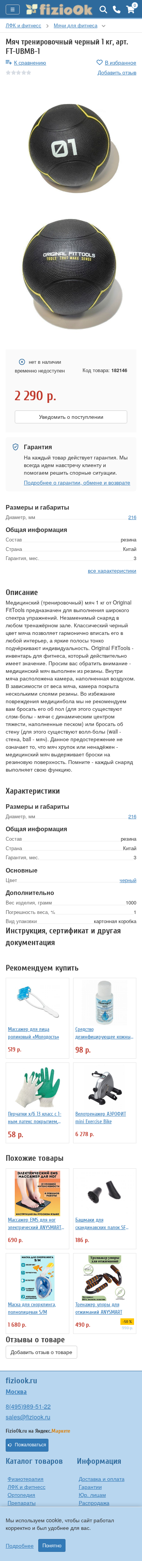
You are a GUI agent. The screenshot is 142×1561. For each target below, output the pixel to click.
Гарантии (90, 1486)
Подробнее (20, 1545)
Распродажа (94, 1502)
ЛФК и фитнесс (26, 1486)
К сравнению (30, 62)
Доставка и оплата (102, 1478)
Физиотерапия (26, 1478)
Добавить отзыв (117, 72)
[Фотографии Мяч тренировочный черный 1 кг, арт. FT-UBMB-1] (71, 147)
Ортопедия (21, 1494)
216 (132, 517)
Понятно (51, 1545)
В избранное (120, 62)
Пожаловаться (30, 1444)
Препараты (22, 1502)
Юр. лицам (92, 1494)
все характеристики (112, 570)
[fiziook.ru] (59, 9)
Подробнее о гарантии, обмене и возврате (77, 482)
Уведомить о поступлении (71, 417)
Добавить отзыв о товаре (41, 1352)
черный (128, 880)
